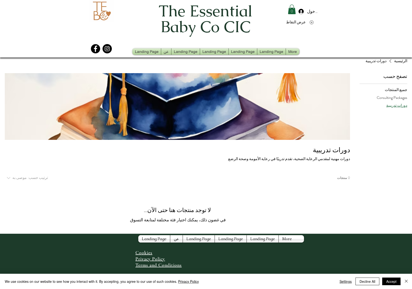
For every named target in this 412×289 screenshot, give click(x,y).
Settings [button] (346, 281)
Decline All (367, 281)
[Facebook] (95, 48)
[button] (292, 9)
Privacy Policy (188, 281)
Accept (391, 281)
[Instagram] (107, 48)
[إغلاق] (406, 281)
